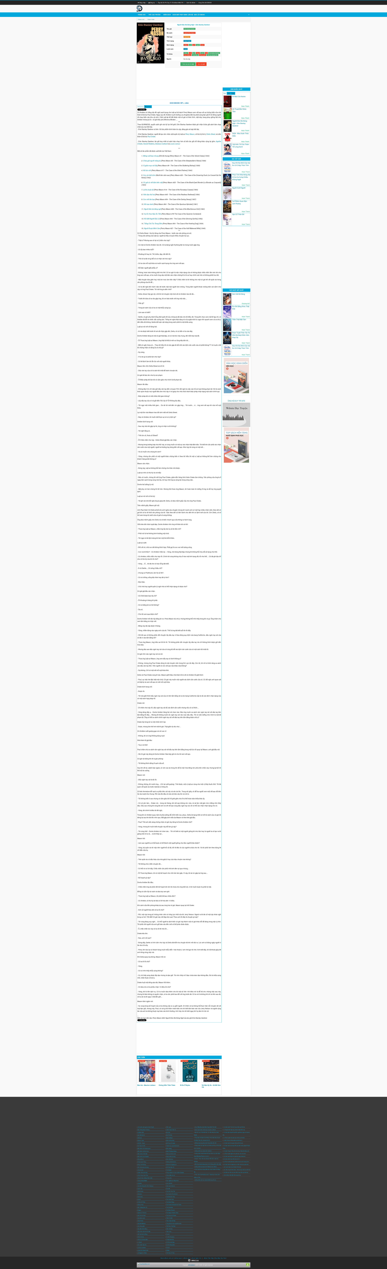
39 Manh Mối (141, 1132)
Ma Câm (168, 1132)
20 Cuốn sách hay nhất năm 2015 (232, 1159)
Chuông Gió (140, 1170)
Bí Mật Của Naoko (239, 96)
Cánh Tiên (140, 1188)
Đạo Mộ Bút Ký (141, 1135)
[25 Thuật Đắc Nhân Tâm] (227, 114)
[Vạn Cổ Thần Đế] (227, 219)
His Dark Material (141, 1223)
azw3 (202, 45)
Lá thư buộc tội (148, 189)
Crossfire (140, 1183)
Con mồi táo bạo (149, 199)
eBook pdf (187, 1258)
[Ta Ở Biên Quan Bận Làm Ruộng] (227, 206)
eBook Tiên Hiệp (208, 1258)
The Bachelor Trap (170, 1196)
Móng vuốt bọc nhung (151, 156)
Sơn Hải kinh (169, 1183)
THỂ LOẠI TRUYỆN (154, 15)
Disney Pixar (140, 1204)
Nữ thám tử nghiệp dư (171, 1164)
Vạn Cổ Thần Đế (238, 214)
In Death (140, 1242)
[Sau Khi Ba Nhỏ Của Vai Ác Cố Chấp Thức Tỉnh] (227, 167)
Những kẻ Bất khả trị (171, 1162)
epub (198, 45)
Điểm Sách (167, 15)
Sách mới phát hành (180, 15)
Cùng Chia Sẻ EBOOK (205, 3)
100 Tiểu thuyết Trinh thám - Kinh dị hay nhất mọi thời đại (237, 1169)
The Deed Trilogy (170, 1202)
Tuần (228, 93)
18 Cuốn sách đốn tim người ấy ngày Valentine (234, 1156)
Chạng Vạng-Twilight (142, 1180)
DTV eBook (191, 1265)
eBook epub (178, 1258)
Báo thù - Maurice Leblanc (146, 1085)
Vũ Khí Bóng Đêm (170, 1245)
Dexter (139, 1199)
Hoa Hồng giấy (141, 1226)
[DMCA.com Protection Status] (193, 1260)
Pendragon (169, 1170)
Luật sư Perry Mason (189, 33)
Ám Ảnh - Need (141, 1143)
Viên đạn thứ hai (149, 194)
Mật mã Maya (169, 1138)
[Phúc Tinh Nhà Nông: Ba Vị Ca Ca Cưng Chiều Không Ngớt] (227, 180)
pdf (194, 45)
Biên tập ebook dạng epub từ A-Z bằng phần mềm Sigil (208, 1164)
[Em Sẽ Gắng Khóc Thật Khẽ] (227, 311)
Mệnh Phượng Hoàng (171, 1151)
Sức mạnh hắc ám (170, 1186)
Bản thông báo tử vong (143, 1167)
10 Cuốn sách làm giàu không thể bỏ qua (233, 1143)
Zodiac (167, 1250)
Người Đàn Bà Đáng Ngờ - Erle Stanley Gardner (239, 123)
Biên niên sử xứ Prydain (143, 1156)
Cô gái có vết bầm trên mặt (153, 182)
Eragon (139, 1210)
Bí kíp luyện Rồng (142, 1162)
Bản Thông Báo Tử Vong (143, 1129)
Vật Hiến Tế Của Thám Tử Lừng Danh (240, 145)
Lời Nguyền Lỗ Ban (142, 1253)
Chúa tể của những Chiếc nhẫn (145, 1178)
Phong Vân (169, 1178)
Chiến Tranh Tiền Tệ (171, 1129)
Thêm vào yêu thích (187, 64)
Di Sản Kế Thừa (141, 1202)
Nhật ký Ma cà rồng (170, 1156)
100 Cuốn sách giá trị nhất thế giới (146, 1127)
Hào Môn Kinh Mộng (142, 1229)
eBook (185, 45)
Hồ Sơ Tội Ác (141, 1237)
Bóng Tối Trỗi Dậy (142, 1164)
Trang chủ (141, 15)
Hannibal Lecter (141, 1218)
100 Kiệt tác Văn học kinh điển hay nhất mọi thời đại (236, 1172)
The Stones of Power (171, 1215)
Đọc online (200, 64)
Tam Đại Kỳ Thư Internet (171, 1194)
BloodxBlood (141, 1159)
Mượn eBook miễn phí (167, 1258)
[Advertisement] (179, 84)
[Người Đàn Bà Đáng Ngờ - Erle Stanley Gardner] (227, 126)
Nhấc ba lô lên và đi (171, 1154)
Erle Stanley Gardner (189, 29)
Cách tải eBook (190, 3)
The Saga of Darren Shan (172, 1212)
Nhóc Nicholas (169, 1159)
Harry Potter (140, 1220)
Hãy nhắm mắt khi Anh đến (144, 1231)
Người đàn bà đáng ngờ (152, 209)
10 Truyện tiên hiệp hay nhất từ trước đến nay (234, 1129)
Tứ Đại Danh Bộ (170, 1239)
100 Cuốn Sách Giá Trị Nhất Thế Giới (232, 1167)
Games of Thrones (142, 1212)
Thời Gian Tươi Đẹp (170, 1226)
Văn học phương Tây (212, 55)
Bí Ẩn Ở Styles (185, 1085)
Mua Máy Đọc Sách (220, 1258)
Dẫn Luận (168, 1127)
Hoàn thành (141, 1061)
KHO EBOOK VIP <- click (179, 103)
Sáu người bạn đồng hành (172, 1180)
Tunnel (167, 1234)
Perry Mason (187, 55)
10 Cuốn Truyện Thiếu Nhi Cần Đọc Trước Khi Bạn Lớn (236, 1151)
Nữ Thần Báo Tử (170, 1167)
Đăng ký (152, 3)
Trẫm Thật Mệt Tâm (239, 319)
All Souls (140, 1138)
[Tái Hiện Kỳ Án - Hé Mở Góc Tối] (211, 1071)
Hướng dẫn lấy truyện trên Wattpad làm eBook (206, 1166)
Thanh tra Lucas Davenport (172, 1145)
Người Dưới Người (238, 188)
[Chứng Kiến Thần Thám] (168, 1071)
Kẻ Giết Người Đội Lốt (152, 218)
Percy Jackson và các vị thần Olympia (175, 1172)
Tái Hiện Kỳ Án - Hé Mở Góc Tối (211, 1086)
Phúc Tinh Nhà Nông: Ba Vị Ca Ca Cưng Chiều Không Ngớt (241, 177)
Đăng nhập (142, 3)
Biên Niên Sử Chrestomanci (144, 1148)
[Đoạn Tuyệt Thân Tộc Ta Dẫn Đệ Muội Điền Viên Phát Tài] (227, 338)
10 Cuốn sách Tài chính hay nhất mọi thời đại (234, 1127)
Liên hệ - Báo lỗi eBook (196, 15)
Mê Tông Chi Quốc (170, 1143)
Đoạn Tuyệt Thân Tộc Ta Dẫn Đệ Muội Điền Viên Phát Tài (241, 335)
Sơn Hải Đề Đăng (238, 294)
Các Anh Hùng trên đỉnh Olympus (145, 1186)
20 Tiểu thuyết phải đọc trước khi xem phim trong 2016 (236, 1161)
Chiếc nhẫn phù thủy (142, 1172)
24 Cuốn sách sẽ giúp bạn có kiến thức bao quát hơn (236, 1164)
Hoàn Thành (163, 1061)
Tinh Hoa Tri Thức (170, 1253)
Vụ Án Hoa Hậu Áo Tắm (152, 214)
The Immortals (169, 1207)
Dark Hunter (140, 1191)
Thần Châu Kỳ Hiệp (170, 1220)
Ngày (224, 93)
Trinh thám (186, 37)
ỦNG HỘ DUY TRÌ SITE (236, 401)
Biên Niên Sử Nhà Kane (143, 1151)
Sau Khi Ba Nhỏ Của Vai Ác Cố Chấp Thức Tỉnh (241, 164)
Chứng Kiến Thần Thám (167, 1085)
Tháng (232, 93)
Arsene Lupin (141, 1140)
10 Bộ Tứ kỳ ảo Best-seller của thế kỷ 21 (233, 1140)
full (206, 53)
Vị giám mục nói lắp (150, 165)
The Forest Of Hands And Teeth (173, 1204)
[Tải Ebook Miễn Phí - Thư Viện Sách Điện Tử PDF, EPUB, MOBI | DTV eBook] (139, 8)
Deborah (140, 1194)
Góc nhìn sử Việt (142, 1215)
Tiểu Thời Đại (169, 1229)
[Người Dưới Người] (227, 193)
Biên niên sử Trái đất (142, 1154)
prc (190, 45)
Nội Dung (141, 106)
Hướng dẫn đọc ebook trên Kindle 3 (203, 1151)
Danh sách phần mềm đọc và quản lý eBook (205, 1129)
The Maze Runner (170, 1210)
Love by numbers (142, 1247)
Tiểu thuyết (202, 55)
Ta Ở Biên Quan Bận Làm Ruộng (239, 202)
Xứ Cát (168, 1247)
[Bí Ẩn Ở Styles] (190, 1071)
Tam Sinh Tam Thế (170, 1191)
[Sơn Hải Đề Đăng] (227, 299)
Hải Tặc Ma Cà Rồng (142, 1234)
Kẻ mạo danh (148, 204)
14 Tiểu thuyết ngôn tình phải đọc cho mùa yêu (235, 1153)
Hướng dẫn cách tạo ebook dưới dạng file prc (205, 1180)
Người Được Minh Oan (152, 228)
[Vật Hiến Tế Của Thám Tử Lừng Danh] (227, 149)
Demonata (140, 1196)
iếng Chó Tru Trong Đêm (153, 223)
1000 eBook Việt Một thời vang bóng (232, 1175)
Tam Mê (168, 1188)
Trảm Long (168, 1231)
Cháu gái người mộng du (152, 160)
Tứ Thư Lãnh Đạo (170, 1242)
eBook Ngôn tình (196, 1258)
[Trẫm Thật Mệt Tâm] (227, 324)
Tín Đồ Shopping (170, 1237)
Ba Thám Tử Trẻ (141, 1145)
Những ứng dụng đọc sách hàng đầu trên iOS (205, 1143)
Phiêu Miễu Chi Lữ (170, 1175)
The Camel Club (170, 1199)
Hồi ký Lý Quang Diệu (143, 1239)
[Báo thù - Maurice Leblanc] (147, 1071)
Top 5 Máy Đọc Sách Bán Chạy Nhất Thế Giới (205, 1127)
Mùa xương (169, 1148)
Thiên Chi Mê (169, 1218)
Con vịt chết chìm (149, 175)
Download (148, 106)
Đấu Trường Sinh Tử (142, 1207)
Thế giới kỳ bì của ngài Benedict (173, 1223)
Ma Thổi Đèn (169, 1135)
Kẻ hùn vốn (147, 170)
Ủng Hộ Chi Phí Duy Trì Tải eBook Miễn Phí (170, 3)
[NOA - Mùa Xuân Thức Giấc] (227, 137)
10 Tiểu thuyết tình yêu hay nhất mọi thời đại (234, 1137)
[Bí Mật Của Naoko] (227, 101)
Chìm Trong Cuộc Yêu (143, 1175)
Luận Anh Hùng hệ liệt (143, 1250)
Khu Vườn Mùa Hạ (142, 1245)
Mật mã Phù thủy (170, 1140)
